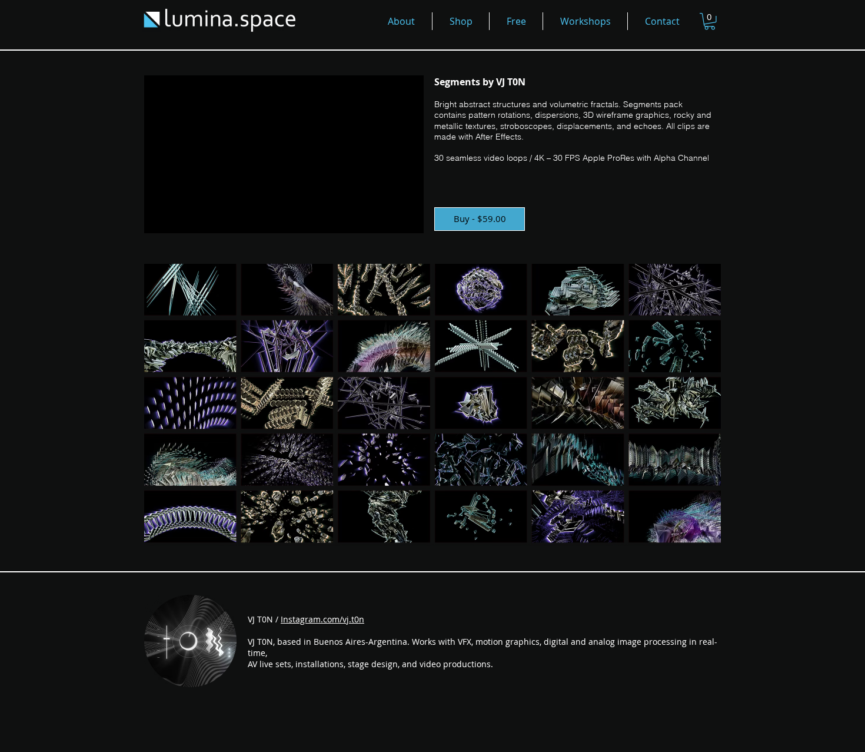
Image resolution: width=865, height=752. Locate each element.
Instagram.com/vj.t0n (322, 619)
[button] (710, 21)
